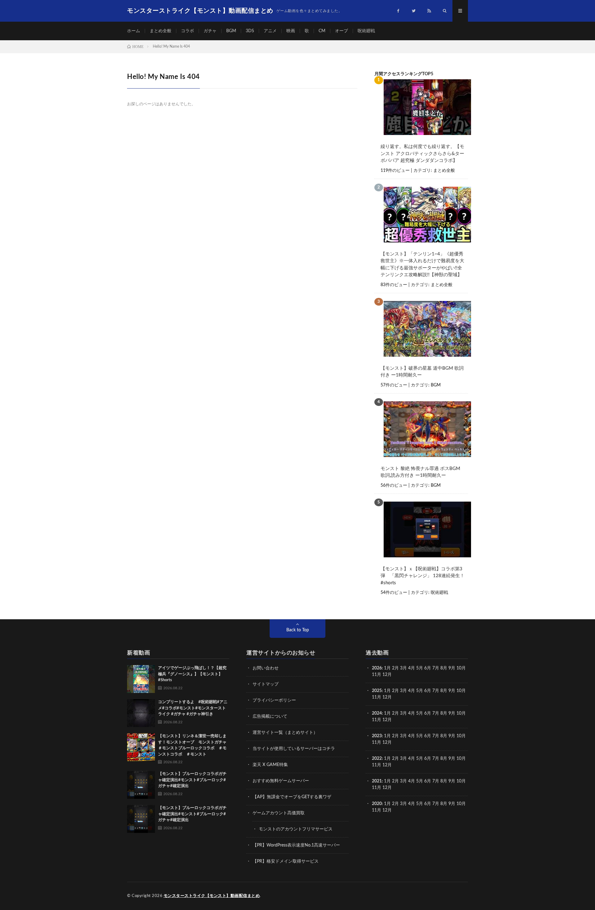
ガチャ (210, 31)
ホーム (133, 31)
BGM (231, 31)
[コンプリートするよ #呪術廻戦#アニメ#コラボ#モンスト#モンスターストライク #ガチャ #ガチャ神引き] (141, 713)
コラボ (187, 31)
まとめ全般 (160, 31)
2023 (377, 736)
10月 (461, 691)
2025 (377, 691)
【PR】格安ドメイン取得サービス (286, 861)
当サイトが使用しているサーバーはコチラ (294, 749)
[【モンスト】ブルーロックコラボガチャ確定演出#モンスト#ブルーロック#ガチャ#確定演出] (141, 785)
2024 (377, 713)
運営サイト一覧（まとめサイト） (285, 732)
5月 (419, 668)
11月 (376, 697)
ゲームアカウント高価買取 (279, 813)
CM (322, 31)
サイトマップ (266, 684)
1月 (387, 668)
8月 (443, 668)
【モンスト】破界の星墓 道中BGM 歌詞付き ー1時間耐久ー (422, 372)
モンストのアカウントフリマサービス (296, 829)
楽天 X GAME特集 (270, 765)
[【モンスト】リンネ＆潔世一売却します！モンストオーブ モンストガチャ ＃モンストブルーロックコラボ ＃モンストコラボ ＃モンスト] (141, 747)
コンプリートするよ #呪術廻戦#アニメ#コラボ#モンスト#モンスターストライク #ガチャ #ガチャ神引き (192, 708)
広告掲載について (270, 716)
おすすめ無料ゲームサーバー (281, 781)
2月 (395, 668)
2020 (377, 804)
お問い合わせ (266, 668)
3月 (403, 668)
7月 (435, 668)
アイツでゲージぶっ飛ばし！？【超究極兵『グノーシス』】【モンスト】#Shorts (192, 674)
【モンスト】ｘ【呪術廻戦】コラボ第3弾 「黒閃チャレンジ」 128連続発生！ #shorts (423, 576)
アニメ (270, 31)
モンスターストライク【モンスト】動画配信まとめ (212, 896)
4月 (411, 668)
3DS (250, 31)
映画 (290, 31)
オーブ (341, 31)
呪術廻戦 (366, 31)
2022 (377, 758)
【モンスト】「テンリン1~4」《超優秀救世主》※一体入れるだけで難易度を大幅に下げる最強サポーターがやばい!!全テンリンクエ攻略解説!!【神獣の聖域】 (422, 264)
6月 (427, 668)
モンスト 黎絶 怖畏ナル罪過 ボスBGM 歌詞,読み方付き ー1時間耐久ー (420, 472)
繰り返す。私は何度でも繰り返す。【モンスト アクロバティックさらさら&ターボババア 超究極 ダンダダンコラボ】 (422, 153)
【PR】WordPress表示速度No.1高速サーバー (296, 845)
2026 (377, 668)
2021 (377, 781)
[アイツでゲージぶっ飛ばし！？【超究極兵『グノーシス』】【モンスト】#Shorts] (141, 679)
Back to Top (297, 630)
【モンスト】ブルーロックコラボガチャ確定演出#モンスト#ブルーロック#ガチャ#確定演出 (192, 780)
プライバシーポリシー (274, 700)
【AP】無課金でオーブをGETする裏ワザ (292, 797)
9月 (451, 691)
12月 (387, 697)
